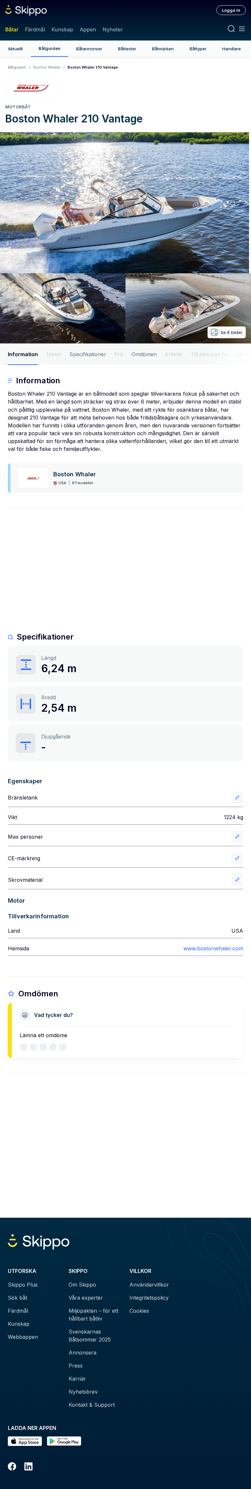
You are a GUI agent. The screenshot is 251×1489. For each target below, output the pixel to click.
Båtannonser (89, 48)
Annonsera (82, 1352)
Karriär (77, 1378)
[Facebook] (12, 1467)
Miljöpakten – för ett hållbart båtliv (93, 1314)
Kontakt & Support (92, 1405)
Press (76, 1365)
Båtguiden (49, 48)
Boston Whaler (46, 67)
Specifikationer (87, 354)
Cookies (139, 1310)
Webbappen (23, 1337)
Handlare (231, 48)
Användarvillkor (149, 1284)
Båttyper (198, 48)
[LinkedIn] (28, 1467)
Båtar (11, 29)
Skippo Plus (23, 1284)
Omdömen (144, 354)
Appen (88, 29)
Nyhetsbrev (83, 1391)
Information (23, 354)
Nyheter (113, 29)
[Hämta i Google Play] (64, 1441)
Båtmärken (163, 48)
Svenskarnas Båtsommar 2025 (90, 1335)
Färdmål (35, 29)
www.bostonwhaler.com (213, 948)
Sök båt (17, 1297)
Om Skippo (82, 1284)
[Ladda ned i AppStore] (25, 1441)
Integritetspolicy (149, 1297)
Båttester (127, 48)
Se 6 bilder (232, 332)
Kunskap (62, 29)
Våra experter (86, 1297)
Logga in (231, 10)
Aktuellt (15, 48)
